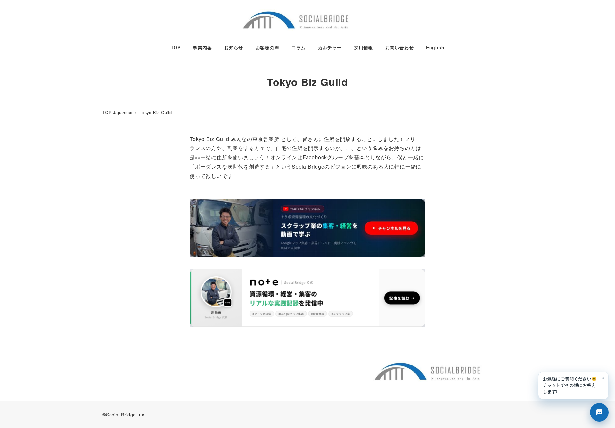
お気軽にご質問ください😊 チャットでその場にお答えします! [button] (573, 384)
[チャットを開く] (599, 412)
